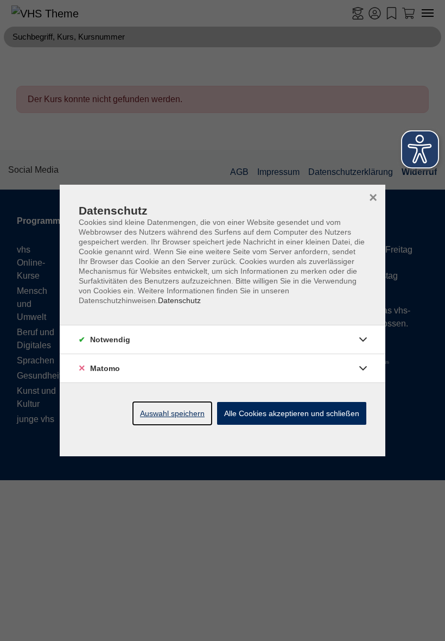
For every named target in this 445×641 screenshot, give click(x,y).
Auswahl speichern (172, 413)
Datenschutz (179, 300)
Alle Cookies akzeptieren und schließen (291, 413)
